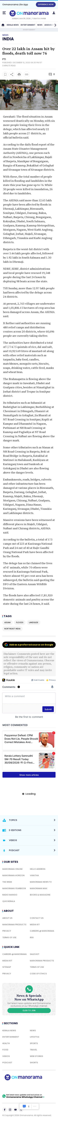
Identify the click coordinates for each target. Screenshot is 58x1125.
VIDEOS (6, 1056)
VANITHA (34, 875)
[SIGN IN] (53, 13)
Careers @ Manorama (42, 930)
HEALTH (6, 1043)
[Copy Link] (27, 74)
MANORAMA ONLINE (12, 869)
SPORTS (34, 1043)
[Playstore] (12, 1087)
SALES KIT (34, 954)
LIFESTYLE (34, 1036)
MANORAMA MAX (38, 888)
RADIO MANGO (9, 894)
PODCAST (7, 1062)
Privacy (6, 930)
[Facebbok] (4, 1109)
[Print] (19, 74)
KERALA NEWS (13, 25)
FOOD (5, 1049)
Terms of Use (9, 937)
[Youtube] (15, 1109)
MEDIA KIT (35, 924)
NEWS (39, 25)
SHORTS (34, 1062)
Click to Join (29, 1010)
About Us (7, 918)
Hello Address (37, 869)
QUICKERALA (8, 901)
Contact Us (36, 918)
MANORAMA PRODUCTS (14, 924)
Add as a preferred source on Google (31, 644)
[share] (12, 74)
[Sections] (4, 13)
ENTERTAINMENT (28, 25)
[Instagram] (10, 1109)
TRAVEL (33, 1049)
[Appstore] (34, 1087)
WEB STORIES (36, 1056)
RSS (32, 937)
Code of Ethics (38, 973)
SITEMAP (6, 967)
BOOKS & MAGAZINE (40, 894)
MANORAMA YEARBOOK (14, 888)
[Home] (3, 25)
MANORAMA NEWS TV (41, 881)
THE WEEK (7, 881)
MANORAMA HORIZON (13, 875)
